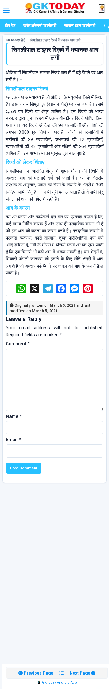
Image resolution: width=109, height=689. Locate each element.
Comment (18, 343)
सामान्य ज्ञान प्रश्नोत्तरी (79, 25)
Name (14, 416)
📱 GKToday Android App (57, 682)
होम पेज (10, 25)
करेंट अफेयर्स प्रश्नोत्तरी (39, 25)
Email (13, 439)
